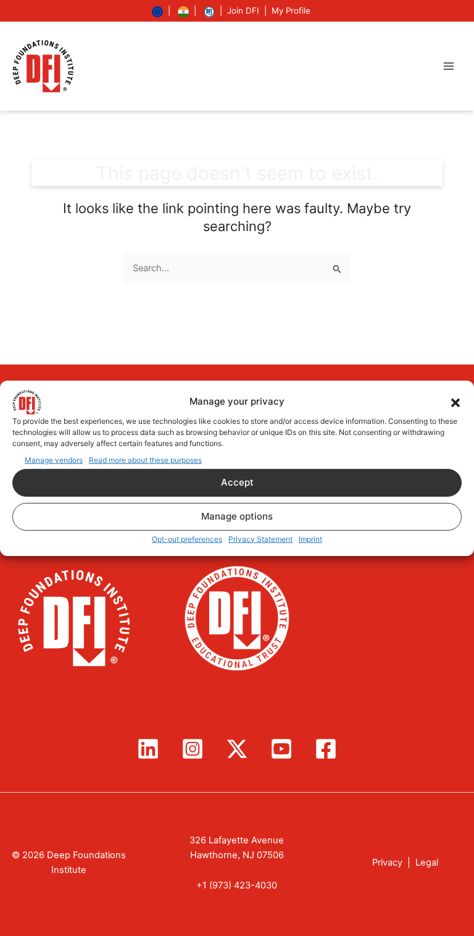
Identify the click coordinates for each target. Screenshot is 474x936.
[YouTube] (281, 749)
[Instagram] (192, 749)
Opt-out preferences (187, 539)
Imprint (310, 539)
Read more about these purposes (145, 459)
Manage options (237, 516)
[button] (455, 401)
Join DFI (243, 10)
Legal (426, 862)
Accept (237, 482)
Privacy (387, 862)
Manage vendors (54, 459)
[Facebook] (326, 749)
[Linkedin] (148, 749)
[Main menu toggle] (449, 66)
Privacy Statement (260, 539)
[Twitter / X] (237, 749)
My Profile (291, 10)
